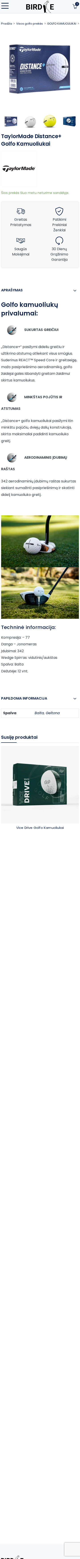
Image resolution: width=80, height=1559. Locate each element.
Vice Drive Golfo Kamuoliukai (40, 827)
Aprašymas (12, 290)
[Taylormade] (19, 168)
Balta (39, 713)
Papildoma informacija (24, 698)
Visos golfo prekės (29, 23)
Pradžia (6, 23)
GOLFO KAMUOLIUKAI (61, 23)
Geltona (53, 713)
